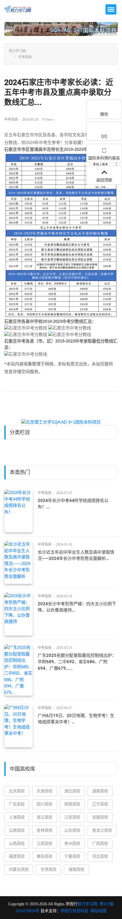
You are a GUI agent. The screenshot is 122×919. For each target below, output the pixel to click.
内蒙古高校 (19, 869)
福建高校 (17, 856)
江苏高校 (72, 817)
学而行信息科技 (74, 911)
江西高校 (44, 843)
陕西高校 (72, 804)
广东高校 (17, 804)
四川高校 (44, 804)
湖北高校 (72, 791)
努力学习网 (17, 51)
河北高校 (100, 856)
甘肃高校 (48, 869)
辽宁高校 (100, 804)
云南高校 (17, 830)
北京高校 (17, 791)
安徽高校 (100, 817)
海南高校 (76, 869)
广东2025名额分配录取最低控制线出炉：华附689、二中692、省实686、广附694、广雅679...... (77, 662)
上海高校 (17, 817)
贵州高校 (72, 843)
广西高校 (100, 843)
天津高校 (44, 791)
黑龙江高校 (102, 830)
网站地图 (98, 911)
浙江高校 (44, 817)
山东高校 (72, 830)
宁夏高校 (72, 856)
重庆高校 (44, 856)
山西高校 (17, 843)
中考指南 (25, 57)
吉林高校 (44, 830)
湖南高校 (100, 791)
